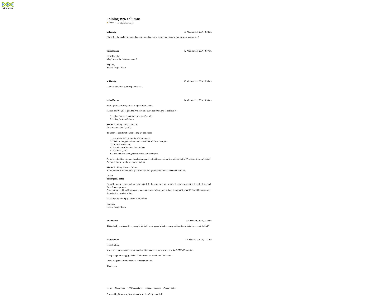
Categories (120, 288)
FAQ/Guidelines (135, 288)
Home (109, 288)
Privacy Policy (170, 288)
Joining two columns (123, 19)
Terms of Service (153, 288)
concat (119, 23)
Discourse (122, 294)
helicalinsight (128, 23)
